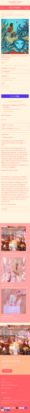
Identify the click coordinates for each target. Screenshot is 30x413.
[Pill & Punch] (15, 8)
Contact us (17, 128)
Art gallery (10, 13)
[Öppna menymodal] (2, 7)
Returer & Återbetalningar (9, 385)
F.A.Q (3, 379)
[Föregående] (2, 2)
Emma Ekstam (5, 60)
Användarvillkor (5, 388)
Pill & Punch (13, 400)
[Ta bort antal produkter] (2, 86)
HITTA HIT (7, 371)
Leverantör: (8, 68)
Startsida (3, 13)
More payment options (15, 101)
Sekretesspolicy (5, 382)
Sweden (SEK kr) (7, 398)
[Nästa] (27, 2)
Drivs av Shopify (5, 403)
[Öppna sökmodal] (24, 7)
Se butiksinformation (8, 111)
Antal (2, 83)
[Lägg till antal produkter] (7, 86)
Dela (4, 120)
